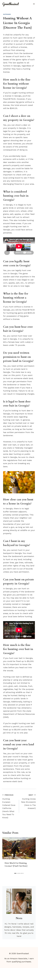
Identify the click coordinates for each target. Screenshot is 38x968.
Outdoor (7, 14)
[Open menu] (34, 3)
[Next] (32, 854)
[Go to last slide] (5, 854)
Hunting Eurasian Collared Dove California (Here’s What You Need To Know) (8, 806)
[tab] (15, 873)
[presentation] (19, 848)
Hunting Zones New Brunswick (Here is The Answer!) (28, 801)
